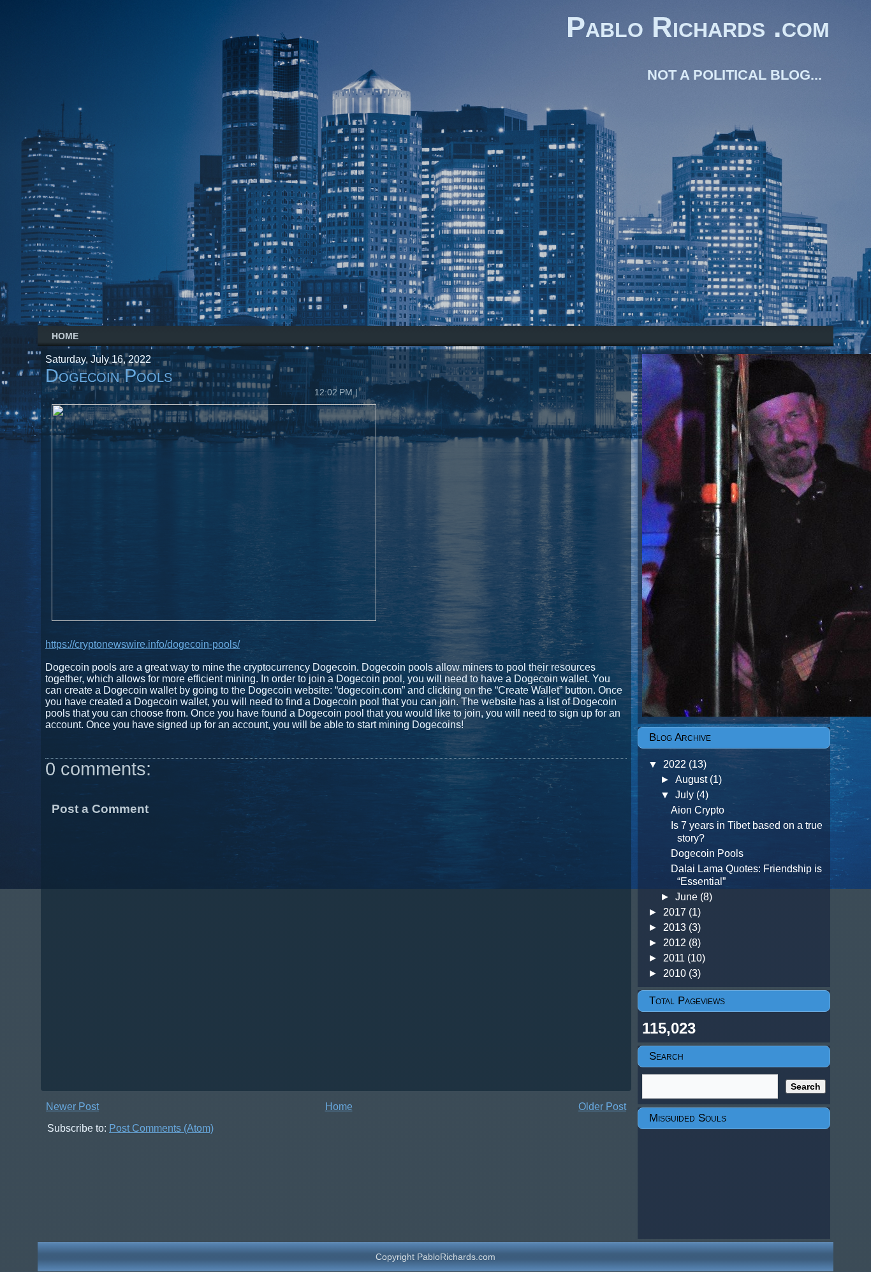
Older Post (602, 1106)
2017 (676, 912)
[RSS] (47, 1252)
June (687, 896)
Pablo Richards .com (698, 27)
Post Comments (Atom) (161, 1128)
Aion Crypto (697, 810)
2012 (676, 942)
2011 (675, 958)
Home (65, 336)
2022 (676, 764)
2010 (676, 973)
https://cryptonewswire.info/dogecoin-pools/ (142, 644)
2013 (676, 927)
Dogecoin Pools (108, 375)
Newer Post (72, 1106)
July (685, 794)
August (692, 779)
